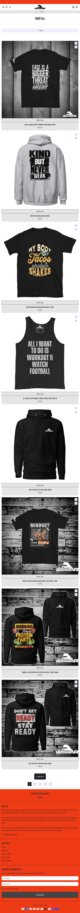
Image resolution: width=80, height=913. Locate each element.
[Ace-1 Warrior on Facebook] (41, 797)
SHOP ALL (42, 12)
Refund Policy (6, 857)
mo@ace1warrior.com (9, 834)
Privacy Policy (6, 854)
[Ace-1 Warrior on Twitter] (39, 797)
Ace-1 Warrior (44, 905)
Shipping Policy (6, 860)
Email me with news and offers (11, 889)
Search (4, 847)
